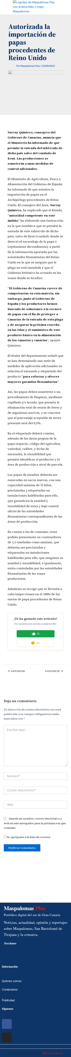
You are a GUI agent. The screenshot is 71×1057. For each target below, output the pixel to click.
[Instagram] (7, 1037)
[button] (3, 7)
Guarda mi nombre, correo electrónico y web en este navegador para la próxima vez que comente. (35, 823)
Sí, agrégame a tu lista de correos (28, 837)
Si (38, 633)
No (38, 643)
